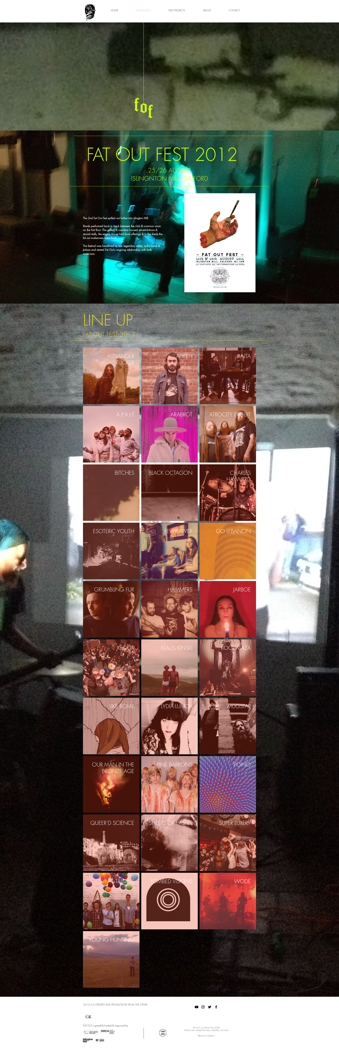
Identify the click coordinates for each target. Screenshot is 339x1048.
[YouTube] (196, 1007)
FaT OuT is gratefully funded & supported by (105, 1025)
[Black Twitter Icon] (209, 1007)
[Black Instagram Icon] (203, 1007)
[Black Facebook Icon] (216, 1007)
